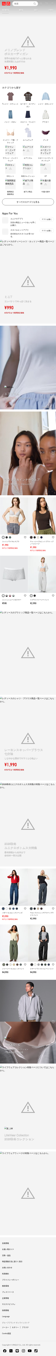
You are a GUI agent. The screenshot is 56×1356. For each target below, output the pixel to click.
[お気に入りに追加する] (25, 537)
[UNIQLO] (6, 3)
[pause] (53, 367)
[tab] (5, 10)
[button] (14, 516)
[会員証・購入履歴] (41, 3)
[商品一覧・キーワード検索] (52, 3)
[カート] (46, 3)
